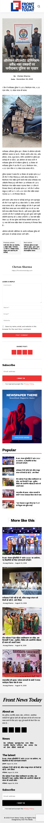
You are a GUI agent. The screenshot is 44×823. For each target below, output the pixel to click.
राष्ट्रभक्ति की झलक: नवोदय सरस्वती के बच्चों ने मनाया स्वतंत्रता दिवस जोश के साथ (28, 493)
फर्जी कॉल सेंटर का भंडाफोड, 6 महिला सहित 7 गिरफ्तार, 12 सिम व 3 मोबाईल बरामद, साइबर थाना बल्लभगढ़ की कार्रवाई (12, 248)
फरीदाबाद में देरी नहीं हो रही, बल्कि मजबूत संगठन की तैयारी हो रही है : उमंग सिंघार (28, 471)
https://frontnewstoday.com (22, 270)
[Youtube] (24, 729)
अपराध (13, 56)
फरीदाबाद (30, 56)
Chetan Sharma (23, 76)
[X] (19, 352)
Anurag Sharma (8, 563)
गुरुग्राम (4, 764)
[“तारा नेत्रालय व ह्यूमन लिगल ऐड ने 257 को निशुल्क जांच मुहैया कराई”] (8, 504)
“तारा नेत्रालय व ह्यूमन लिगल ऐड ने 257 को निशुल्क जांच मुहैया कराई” (28, 504)
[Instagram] (11, 729)
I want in (21, 378)
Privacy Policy (29, 384)
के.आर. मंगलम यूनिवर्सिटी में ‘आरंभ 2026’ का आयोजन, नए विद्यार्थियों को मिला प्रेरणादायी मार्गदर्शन (28, 460)
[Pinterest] (24, 352)
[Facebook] (14, 352)
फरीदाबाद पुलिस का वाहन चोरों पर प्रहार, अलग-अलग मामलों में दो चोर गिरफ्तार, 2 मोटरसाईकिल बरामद (31, 247)
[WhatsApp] (30, 352)
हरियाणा (21, 56)
